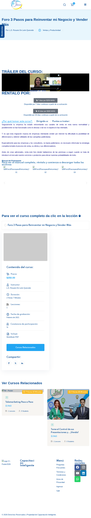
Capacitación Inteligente (46, 515)
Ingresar (59, 486)
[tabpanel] (45, 134)
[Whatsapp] (77, 479)
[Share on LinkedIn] (22, 363)
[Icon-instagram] (83, 467)
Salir (58, 491)
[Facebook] (77, 467)
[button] (4, 182)
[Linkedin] (83, 473)
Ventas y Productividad (52, 30)
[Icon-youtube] (77, 473)
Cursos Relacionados (25, 348)
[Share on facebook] (9, 363)
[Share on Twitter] (15, 363)
